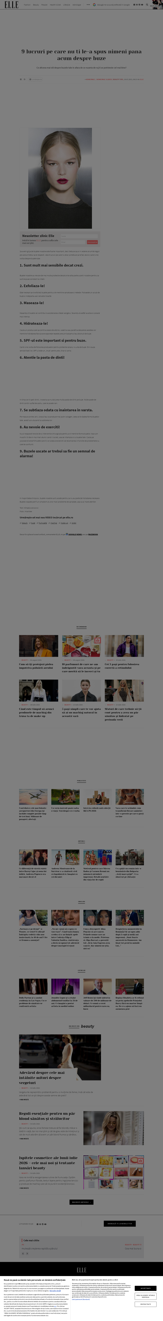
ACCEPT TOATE (145, 1288)
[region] (81, 1298)
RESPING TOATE (145, 1304)
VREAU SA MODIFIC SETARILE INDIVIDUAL (145, 1296)
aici (55, 1306)
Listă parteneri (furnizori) (81, 1299)
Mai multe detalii (55, 1291)
